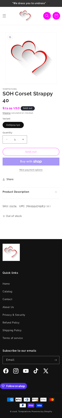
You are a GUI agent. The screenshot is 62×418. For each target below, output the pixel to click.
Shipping (7, 113)
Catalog (7, 291)
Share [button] (10, 179)
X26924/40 (15, 125)
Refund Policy (11, 322)
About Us (8, 307)
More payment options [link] (31, 170)
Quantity (7, 132)
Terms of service (13, 338)
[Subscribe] (55, 360)
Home (6, 283)
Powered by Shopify (42, 411)
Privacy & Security (14, 315)
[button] (4, 16)
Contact (7, 299)
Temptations (24, 411)
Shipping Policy (12, 330)
